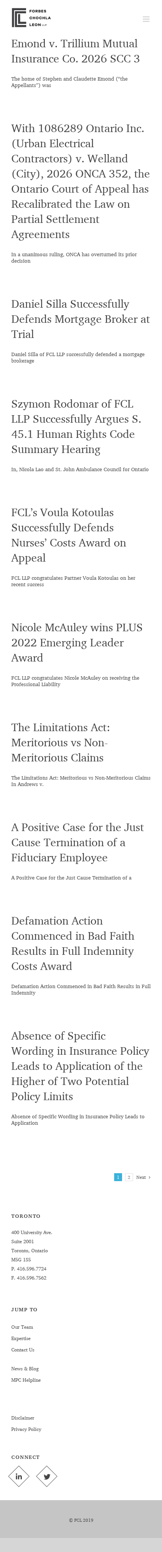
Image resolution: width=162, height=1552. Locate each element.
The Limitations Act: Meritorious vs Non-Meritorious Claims (60, 742)
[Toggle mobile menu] (147, 19)
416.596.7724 (30, 1269)
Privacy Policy (26, 1429)
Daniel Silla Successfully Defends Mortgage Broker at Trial (80, 319)
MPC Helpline (26, 1380)
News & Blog (25, 1368)
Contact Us (22, 1350)
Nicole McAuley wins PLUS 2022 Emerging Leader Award (77, 642)
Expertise (21, 1338)
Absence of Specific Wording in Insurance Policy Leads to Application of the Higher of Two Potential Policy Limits (80, 1066)
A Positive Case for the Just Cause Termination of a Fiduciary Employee (77, 842)
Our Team (22, 1327)
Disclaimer (22, 1418)
